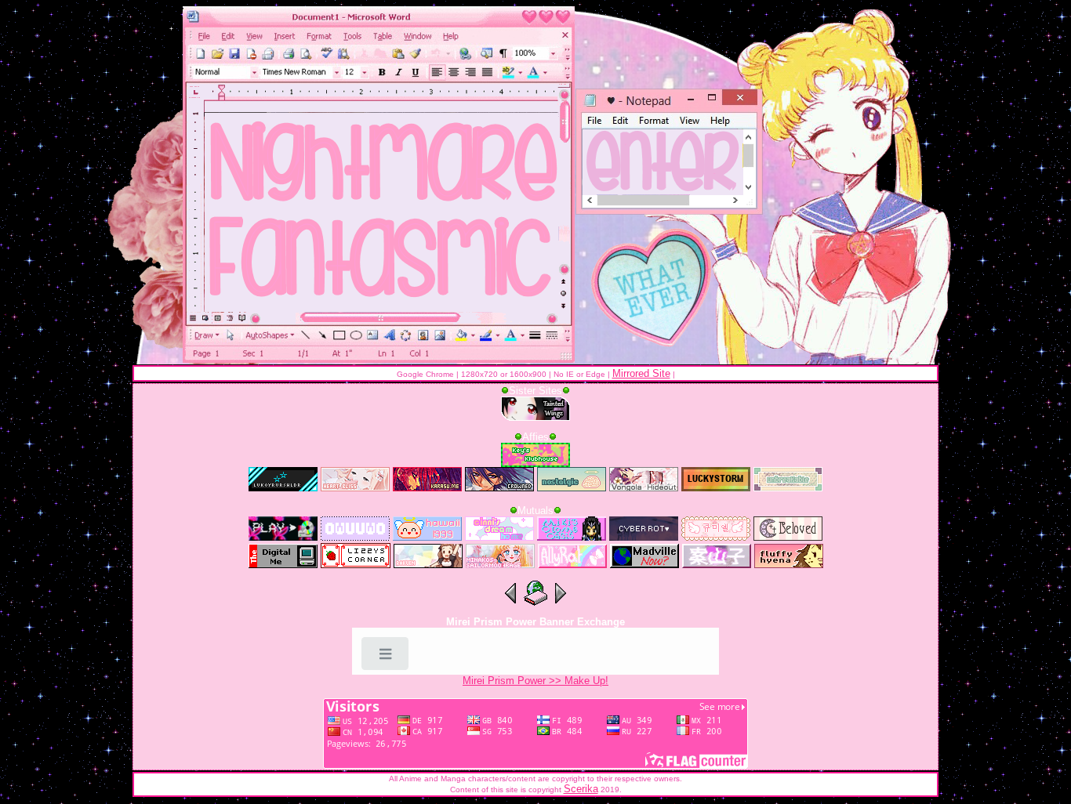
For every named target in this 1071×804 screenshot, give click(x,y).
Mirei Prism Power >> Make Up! (535, 680)
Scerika (581, 789)
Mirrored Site (641, 373)
